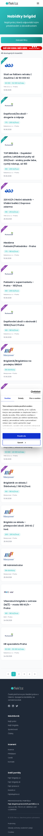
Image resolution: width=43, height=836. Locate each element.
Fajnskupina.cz (14, 794)
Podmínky (12, 823)
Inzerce (11, 749)
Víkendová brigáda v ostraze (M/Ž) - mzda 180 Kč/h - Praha (20, 605)
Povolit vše (21, 436)
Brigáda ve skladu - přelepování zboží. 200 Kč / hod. (19, 526)
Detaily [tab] (21, 398)
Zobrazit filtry (21, 40)
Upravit (20, 442)
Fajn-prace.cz (13, 786)
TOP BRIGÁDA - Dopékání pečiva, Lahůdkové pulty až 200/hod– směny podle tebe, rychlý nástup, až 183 (20, 158)
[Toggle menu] (38, 3)
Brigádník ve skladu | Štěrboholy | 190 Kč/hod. (17, 484)
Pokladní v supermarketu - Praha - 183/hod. (19, 284)
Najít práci (12, 721)
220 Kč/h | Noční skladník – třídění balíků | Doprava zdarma (19, 203)
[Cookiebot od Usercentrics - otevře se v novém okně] (30, 392)
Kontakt (11, 762)
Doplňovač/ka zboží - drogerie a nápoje (16, 115)
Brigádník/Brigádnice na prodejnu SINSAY (17, 362)
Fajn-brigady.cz (14, 778)
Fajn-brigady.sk (14, 782)
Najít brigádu (13, 725)
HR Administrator (13, 565)
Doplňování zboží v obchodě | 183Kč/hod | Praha (20, 323)
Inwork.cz (11, 790)
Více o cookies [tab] (34, 398)
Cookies (11, 832)
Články (10, 733)
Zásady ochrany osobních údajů (20, 828)
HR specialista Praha (15, 644)
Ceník (10, 758)
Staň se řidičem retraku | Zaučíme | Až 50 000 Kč (18, 76)
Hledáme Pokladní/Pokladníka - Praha (20, 244)
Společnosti (13, 729)
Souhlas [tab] (7, 398)
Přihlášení (12, 754)
